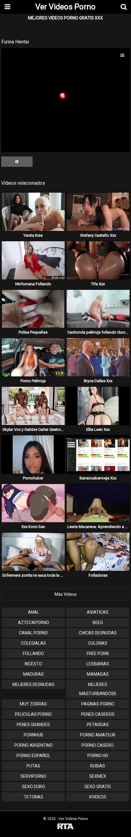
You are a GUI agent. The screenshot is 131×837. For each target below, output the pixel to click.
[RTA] (65, 827)
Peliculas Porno (33, 714)
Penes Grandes (33, 724)
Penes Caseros (98, 714)
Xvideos (97, 796)
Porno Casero (98, 745)
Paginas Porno (97, 704)
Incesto (33, 663)
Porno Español (33, 755)
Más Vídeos (66, 594)
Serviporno (33, 776)
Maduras (33, 674)
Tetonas (33, 796)
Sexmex (97, 776)
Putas (33, 765)
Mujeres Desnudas (33, 684)
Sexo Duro (33, 786)
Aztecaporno (33, 622)
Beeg (98, 622)
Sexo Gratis (97, 786)
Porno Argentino (33, 745)
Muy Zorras (33, 704)
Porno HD (97, 755)
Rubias (97, 765)
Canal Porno (33, 632)
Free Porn (98, 653)
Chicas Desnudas (98, 632)
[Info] (17, 161)
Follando (33, 653)
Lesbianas (98, 663)
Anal (33, 612)
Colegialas (33, 643)
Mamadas (98, 674)
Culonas (97, 643)
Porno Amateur (97, 734)
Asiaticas (97, 612)
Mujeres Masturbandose (97, 689)
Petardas (98, 724)
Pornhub (33, 734)
